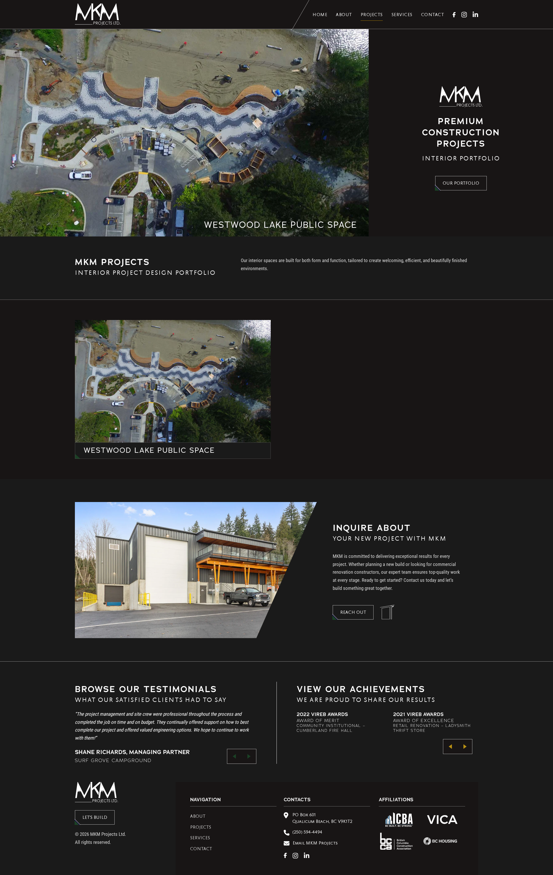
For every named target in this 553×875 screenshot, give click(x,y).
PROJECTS (200, 828)
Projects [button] (372, 15)
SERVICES (200, 838)
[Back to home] (97, 14)
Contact (432, 15)
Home (320, 15)
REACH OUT (353, 613)
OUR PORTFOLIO (461, 184)
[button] (234, 756)
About (344, 15)
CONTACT (201, 849)
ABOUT (197, 817)
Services (401, 15)
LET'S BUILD (94, 818)
